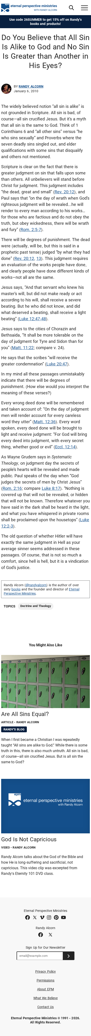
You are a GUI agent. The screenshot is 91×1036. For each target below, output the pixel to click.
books (15, 589)
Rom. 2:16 (12, 488)
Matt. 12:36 (45, 421)
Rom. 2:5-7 (31, 229)
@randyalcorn (36, 585)
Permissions (46, 980)
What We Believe (45, 998)
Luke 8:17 (51, 488)
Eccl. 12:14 (65, 446)
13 (38, 258)
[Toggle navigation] (84, 7)
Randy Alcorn (31, 86)
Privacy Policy (45, 971)
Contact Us (45, 1007)
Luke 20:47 (56, 363)
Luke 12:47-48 (32, 318)
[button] (71, 7)
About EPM (45, 989)
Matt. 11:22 (23, 347)
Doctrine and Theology (35, 606)
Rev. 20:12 (64, 191)
